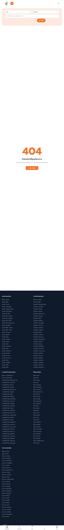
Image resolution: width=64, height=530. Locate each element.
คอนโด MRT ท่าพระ (7, 330)
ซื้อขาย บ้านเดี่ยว (37, 300)
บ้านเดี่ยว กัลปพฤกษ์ (38, 367)
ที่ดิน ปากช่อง (36, 436)
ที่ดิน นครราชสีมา (37, 429)
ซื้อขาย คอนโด (5, 300)
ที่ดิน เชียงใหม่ (36, 424)
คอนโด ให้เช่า (5, 302)
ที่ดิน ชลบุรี (36, 406)
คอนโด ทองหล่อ (6, 339)
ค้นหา (42, 20)
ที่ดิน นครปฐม (36, 399)
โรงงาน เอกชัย (5, 465)
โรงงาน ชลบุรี (5, 498)
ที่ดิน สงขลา (36, 443)
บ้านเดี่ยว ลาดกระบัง (38, 348)
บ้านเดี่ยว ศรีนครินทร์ (38, 346)
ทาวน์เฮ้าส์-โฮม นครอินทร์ (8, 438)
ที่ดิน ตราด (36, 417)
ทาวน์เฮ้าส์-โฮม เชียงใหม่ (8, 396)
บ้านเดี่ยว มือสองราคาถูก (39, 304)
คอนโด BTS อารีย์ (6, 321)
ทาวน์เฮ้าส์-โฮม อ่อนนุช (8, 420)
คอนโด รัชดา (5, 344)
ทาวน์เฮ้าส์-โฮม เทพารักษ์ (8, 429)
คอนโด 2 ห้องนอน (7, 307)
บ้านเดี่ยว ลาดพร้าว (38, 328)
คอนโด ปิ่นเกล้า (6, 353)
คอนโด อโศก (5, 337)
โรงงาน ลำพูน (5, 516)
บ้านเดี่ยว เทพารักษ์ (38, 353)
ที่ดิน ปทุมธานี (36, 396)
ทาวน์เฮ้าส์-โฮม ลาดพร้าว (8, 403)
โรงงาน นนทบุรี (6, 482)
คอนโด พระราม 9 (6, 332)
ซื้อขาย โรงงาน (6, 451)
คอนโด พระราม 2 (6, 358)
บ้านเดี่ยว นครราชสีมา (38, 323)
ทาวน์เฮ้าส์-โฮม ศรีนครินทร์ (8, 422)
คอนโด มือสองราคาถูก (8, 309)
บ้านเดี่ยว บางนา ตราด (39, 351)
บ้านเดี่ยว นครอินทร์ (38, 362)
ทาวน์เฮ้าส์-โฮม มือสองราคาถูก (9, 380)
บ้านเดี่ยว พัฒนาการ (38, 337)
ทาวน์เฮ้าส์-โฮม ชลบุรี (7, 394)
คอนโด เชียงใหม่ (6, 362)
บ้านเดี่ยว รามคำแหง (38, 335)
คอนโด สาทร (5, 348)
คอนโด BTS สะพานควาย (8, 323)
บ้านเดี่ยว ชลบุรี (37, 318)
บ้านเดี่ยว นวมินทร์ (38, 341)
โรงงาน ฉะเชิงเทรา (6, 493)
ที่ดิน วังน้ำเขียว (37, 434)
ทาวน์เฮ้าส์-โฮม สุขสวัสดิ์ (8, 434)
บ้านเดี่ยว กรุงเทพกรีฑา (39, 339)
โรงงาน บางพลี (6, 472)
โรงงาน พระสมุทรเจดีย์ (8, 479)
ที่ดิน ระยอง (36, 413)
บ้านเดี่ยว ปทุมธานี (37, 311)
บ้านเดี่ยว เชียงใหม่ (38, 321)
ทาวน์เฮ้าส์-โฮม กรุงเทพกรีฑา (9, 415)
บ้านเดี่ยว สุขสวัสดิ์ (38, 358)
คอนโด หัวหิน (5, 365)
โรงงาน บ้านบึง (6, 500)
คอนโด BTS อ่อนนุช (7, 316)
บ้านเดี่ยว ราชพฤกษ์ (38, 360)
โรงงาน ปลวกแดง (6, 507)
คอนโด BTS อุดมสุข (7, 318)
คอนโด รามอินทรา (6, 351)
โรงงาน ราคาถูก (6, 456)
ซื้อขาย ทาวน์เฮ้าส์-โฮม (7, 375)
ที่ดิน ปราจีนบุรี (37, 422)
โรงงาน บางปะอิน (6, 509)
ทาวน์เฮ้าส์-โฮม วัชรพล (7, 408)
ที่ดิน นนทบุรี (36, 394)
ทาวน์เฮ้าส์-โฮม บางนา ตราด (9, 427)
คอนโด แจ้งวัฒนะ (6, 346)
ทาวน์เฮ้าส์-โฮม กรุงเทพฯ (8, 382)
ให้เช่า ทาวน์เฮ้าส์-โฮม (7, 378)
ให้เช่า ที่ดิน (36, 378)
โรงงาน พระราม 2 (6, 468)
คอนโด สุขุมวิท (6, 335)
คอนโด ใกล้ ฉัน (6, 304)
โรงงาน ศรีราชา (6, 502)
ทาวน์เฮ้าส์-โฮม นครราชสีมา (9, 399)
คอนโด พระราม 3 (6, 355)
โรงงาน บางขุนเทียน (7, 463)
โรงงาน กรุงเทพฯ (6, 458)
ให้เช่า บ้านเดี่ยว (37, 302)
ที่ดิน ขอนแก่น (36, 438)
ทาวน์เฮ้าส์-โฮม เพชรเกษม (8, 441)
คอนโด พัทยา (5, 360)
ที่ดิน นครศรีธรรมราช (38, 441)
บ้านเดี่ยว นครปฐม (38, 316)
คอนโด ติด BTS (6, 314)
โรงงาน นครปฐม (6, 486)
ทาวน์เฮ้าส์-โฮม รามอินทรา (8, 406)
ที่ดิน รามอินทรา (37, 389)
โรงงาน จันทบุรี (6, 495)
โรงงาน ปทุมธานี (6, 484)
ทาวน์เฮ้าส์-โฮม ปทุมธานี (8, 387)
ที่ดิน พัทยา (36, 410)
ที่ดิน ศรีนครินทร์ (37, 387)
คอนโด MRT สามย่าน (7, 328)
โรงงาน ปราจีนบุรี (6, 512)
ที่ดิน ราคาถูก (36, 380)
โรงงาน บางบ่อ (6, 477)
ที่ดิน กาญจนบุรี (37, 431)
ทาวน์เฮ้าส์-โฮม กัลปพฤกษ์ (8, 443)
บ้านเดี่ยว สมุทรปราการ (39, 314)
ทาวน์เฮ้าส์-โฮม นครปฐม (8, 392)
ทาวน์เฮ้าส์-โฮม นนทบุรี (7, 385)
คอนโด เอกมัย (5, 341)
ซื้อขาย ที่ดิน (36, 375)
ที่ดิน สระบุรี (36, 420)
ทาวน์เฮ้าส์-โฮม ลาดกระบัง (8, 424)
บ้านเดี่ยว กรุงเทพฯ (38, 307)
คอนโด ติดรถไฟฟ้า (7, 311)
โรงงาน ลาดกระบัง (7, 461)
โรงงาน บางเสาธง (6, 475)
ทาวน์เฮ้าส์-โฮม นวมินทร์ (8, 417)
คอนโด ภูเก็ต (5, 367)
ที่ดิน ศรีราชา (36, 408)
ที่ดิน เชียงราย (36, 427)
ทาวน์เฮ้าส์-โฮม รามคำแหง (8, 410)
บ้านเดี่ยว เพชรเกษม (38, 365)
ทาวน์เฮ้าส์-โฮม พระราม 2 (8, 431)
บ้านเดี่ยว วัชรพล (37, 332)
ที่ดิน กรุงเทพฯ (37, 385)
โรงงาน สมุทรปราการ (7, 470)
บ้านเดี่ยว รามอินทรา (38, 330)
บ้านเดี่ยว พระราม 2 (38, 355)
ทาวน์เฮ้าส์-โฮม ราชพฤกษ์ (8, 436)
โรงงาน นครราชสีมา (7, 514)
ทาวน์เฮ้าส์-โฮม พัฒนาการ (8, 413)
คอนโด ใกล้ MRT (6, 325)
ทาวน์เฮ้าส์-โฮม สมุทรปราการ (9, 389)
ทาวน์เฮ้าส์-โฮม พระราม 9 (8, 401)
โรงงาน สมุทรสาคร (7, 489)
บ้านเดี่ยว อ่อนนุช (37, 344)
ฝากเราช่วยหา (36, 3)
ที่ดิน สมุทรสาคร (37, 401)
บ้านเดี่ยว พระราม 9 (38, 325)
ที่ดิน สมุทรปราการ (38, 392)
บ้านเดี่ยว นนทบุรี (37, 309)
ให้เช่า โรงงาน (5, 454)
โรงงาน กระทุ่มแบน (7, 491)
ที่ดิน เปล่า (35, 382)
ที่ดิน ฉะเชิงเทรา (37, 403)
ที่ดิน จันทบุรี (36, 415)
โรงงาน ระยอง (5, 505)
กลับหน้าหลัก (32, 168)
